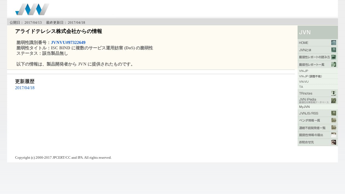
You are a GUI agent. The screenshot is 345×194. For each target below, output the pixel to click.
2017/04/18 (24, 87)
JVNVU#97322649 (68, 42)
